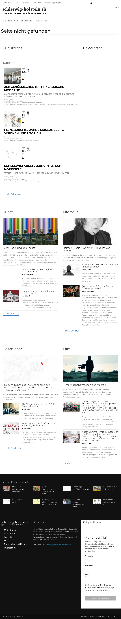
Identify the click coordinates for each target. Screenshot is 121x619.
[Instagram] (101, 3)
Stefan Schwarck (88, 291)
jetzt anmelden (101, 598)
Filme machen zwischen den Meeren (84, 385)
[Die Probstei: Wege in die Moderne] (97, 488)
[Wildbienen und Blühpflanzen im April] (97, 501)
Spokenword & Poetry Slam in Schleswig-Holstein (98, 287)
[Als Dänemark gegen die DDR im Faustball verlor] (11, 409)
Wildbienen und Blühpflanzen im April (109, 502)
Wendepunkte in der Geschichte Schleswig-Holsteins (39, 424)
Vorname (89, 556)
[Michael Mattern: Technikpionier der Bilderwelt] (11, 296)
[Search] (4, 57)
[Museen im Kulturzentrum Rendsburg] (6, 488)
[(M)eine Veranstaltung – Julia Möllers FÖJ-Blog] (36, 488)
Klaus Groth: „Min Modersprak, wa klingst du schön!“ (100, 266)
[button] (90, 2)
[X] (108, 530)
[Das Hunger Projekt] (6, 501)
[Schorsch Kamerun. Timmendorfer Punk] (67, 501)
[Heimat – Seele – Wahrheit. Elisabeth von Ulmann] (90, 231)
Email (87, 574)
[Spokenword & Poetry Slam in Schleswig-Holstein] (71, 291)
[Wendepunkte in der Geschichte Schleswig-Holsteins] (11, 428)
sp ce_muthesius (27, 274)
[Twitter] (106, 3)
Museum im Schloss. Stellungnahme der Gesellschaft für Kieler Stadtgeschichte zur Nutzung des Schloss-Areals (27, 387)
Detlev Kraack (26, 428)
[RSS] (117, 3)
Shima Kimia (86, 443)
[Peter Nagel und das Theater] (30, 231)
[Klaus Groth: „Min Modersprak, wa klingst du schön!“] (71, 269)
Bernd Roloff (26, 296)
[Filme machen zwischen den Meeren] (90, 368)
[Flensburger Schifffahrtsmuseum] (67, 488)
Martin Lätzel (86, 269)
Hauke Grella (26, 409)
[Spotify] (111, 3)
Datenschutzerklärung (102, 590)
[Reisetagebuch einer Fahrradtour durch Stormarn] (36, 501)
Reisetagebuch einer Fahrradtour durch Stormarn (49, 502)
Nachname (90, 565)
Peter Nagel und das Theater (19, 248)
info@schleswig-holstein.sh (59, 545)
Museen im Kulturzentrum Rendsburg (18, 489)
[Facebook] (95, 3)
